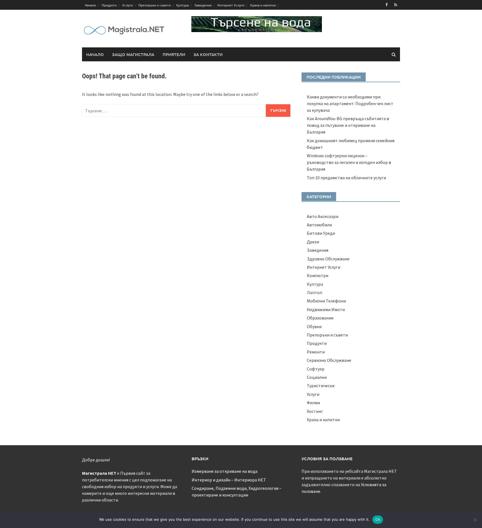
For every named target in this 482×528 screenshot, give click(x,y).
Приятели (174, 54)
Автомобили (319, 224)
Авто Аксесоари (322, 216)
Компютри (317, 275)
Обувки (314, 326)
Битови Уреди (321, 233)
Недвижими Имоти (326, 309)
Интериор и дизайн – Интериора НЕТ (229, 480)
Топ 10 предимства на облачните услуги (346, 177)
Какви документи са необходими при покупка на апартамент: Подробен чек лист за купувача (350, 103)
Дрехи (313, 241)
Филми (313, 402)
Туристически (320, 385)
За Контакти (208, 54)
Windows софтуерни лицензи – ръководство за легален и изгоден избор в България (349, 162)
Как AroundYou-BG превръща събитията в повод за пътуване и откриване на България (348, 125)
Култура (182, 5)
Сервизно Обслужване (329, 360)
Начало (90, 5)
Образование (320, 318)
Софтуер (315, 369)
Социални (317, 377)
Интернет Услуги (230, 5)
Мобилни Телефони (326, 301)
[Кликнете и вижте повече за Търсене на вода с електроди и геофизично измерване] (256, 23)
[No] (475, 519)
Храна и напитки (263, 5)
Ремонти (316, 352)
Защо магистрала (133, 54)
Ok (377, 519)
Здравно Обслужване (328, 258)
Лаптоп (314, 292)
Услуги (127, 5)
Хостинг (315, 411)
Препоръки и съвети (154, 5)
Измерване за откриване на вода (224, 471)
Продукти (109, 5)
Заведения (203, 5)
